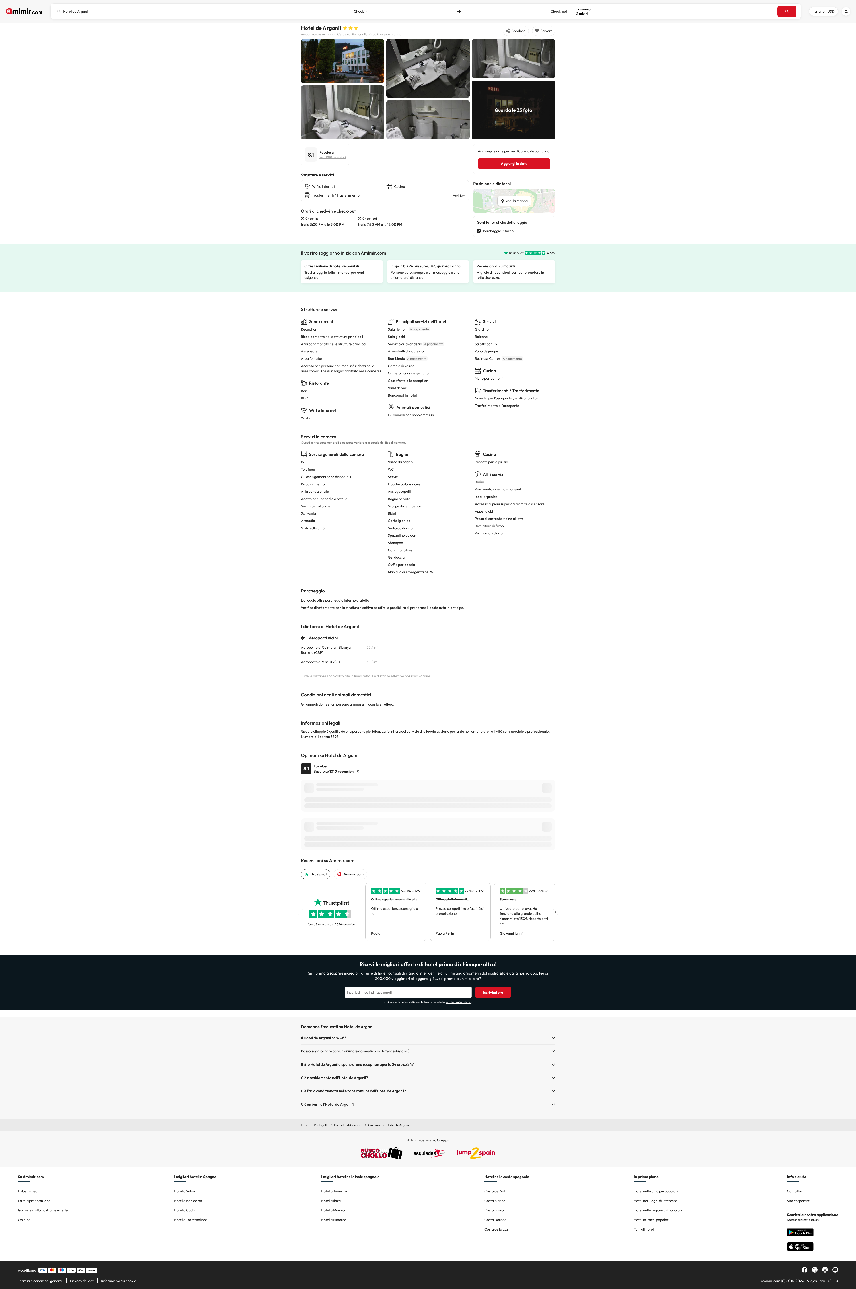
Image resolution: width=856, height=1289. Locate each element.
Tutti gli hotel (644, 1229)
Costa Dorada (495, 1219)
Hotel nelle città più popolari (656, 1191)
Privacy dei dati (82, 1281)
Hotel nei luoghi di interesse (655, 1200)
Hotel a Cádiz (184, 1210)
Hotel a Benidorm (188, 1200)
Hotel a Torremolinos (190, 1219)
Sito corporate (798, 1200)
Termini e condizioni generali (40, 1281)
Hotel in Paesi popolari (651, 1219)
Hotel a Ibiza (331, 1200)
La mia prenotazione (34, 1200)
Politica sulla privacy (459, 1002)
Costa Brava (494, 1210)
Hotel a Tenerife (334, 1191)
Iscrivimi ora (493, 992)
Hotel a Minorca (333, 1219)
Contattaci (795, 1191)
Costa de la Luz (496, 1229)
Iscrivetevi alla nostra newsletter (43, 1210)
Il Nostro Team (29, 1191)
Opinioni (24, 1219)
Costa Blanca (494, 1200)
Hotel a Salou (184, 1191)
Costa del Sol (494, 1191)
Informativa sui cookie (118, 1281)
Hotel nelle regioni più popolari (658, 1210)
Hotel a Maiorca (333, 1210)
